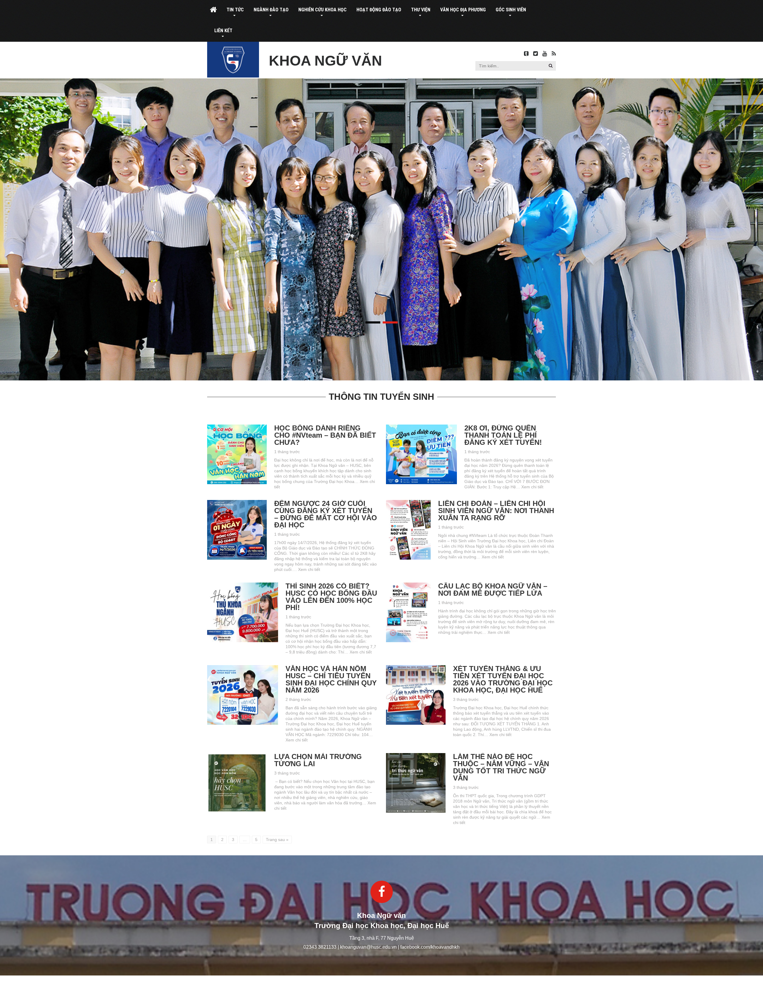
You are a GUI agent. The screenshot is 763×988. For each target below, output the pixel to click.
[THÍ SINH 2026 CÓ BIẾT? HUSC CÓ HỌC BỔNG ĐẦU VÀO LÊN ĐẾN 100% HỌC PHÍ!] (242, 585)
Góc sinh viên (511, 10)
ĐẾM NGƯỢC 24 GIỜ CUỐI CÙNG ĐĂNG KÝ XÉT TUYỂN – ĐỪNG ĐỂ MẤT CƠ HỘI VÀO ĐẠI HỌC (325, 514)
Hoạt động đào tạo (378, 10)
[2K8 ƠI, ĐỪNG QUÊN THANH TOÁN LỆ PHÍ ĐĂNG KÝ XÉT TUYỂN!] (421, 427)
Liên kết (223, 30)
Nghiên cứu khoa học (322, 10)
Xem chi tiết (532, 486)
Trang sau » (277, 839)
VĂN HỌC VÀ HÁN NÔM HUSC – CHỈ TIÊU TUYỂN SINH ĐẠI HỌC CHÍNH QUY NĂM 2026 (331, 679)
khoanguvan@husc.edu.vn (368, 947)
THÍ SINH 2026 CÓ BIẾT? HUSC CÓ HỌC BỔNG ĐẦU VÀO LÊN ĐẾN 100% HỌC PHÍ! (331, 596)
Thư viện (420, 10)
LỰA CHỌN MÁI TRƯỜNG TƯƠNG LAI (318, 760)
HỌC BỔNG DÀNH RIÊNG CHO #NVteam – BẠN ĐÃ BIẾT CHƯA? (325, 435)
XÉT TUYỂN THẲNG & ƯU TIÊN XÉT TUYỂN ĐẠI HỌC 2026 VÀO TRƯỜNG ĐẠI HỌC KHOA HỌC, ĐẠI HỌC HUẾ (503, 679)
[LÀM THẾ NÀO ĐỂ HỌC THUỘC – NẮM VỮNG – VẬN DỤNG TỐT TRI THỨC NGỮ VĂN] (416, 755)
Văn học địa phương (463, 10)
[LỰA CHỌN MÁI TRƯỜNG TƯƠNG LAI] (237, 755)
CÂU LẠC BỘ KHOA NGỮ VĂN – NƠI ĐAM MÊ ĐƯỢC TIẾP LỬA (492, 589)
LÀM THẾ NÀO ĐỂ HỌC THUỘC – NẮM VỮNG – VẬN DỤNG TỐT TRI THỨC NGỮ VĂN (501, 767)
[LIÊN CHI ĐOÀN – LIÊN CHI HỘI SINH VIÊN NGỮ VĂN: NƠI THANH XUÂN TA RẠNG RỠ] (408, 502)
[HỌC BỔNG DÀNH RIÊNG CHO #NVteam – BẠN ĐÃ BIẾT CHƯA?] (237, 427)
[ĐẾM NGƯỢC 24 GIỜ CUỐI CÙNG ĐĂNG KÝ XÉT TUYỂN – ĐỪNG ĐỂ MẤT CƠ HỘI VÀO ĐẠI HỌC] (237, 502)
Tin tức (235, 10)
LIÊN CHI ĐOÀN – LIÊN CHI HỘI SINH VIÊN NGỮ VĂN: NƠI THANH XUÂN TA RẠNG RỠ (496, 510)
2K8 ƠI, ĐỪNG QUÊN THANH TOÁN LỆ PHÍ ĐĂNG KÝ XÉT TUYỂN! (503, 435)
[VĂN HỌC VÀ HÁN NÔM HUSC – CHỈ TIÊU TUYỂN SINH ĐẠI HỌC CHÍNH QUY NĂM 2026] (242, 667)
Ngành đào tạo (271, 10)
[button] (550, 65)
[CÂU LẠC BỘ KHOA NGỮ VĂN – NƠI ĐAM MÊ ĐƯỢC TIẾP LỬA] (408, 585)
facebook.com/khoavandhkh (430, 947)
